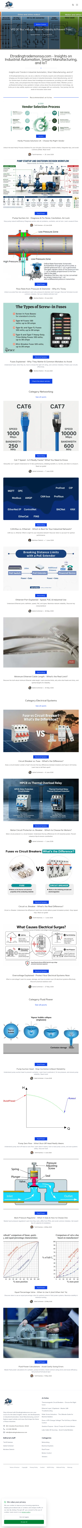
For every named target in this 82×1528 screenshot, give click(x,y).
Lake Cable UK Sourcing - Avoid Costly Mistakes (57, 1430)
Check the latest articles (41, 381)
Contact (42, 1467)
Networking (41, 456)
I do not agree (24, 1517)
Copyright (24, 1467)
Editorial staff (9, 1438)
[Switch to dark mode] (73, 5)
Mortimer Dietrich (8, 1449)
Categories (46, 1438)
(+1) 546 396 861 (11, 1429)
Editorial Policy (60, 1467)
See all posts (41, 397)
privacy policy (26, 1512)
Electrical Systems (41, 357)
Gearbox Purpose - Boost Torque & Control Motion (58, 1426)
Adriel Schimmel (8, 1446)
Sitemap (69, 1467)
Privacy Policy (34, 1467)
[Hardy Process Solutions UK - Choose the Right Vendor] (41, 122)
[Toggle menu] (77, 5)
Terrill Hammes (8, 1442)
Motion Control (41, 24)
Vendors (40, 136)
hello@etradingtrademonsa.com (16, 1432)
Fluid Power (41, 213)
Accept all (24, 1522)
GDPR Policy (50, 1467)
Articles (45, 1398)
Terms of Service (14, 1467)
